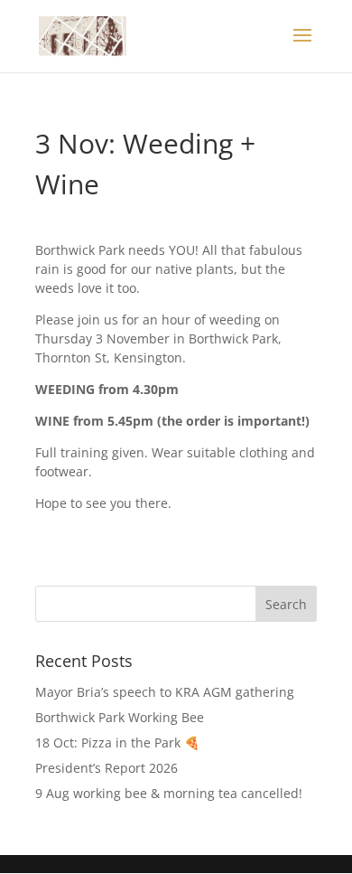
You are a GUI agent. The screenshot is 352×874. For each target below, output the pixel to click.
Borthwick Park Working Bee (119, 717)
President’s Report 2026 (106, 767)
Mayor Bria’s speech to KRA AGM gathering (164, 691)
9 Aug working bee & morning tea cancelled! (168, 793)
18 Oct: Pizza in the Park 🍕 (117, 742)
